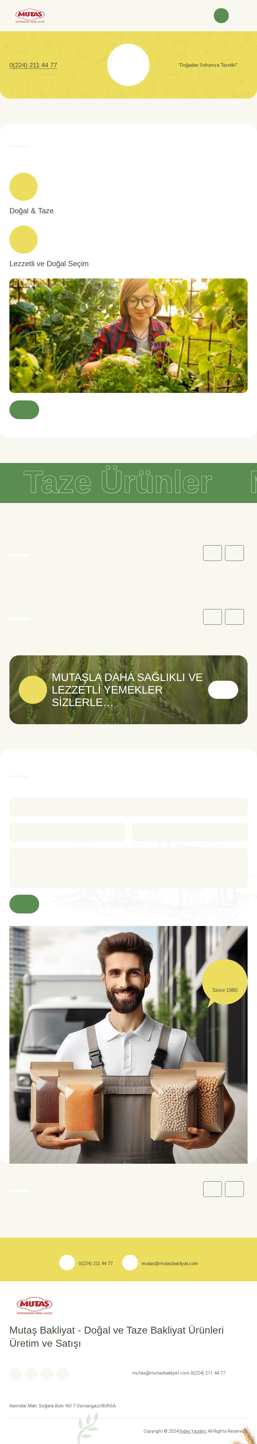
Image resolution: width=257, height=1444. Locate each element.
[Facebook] (15, 1374)
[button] (234, 553)
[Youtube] (47, 1374)
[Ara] (221, 15)
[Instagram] (62, 1374)
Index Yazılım (193, 1431)
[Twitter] (31, 1374)
